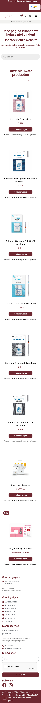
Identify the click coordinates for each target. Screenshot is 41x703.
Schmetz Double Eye (20, 119)
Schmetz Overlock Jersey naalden (20, 424)
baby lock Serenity (20, 485)
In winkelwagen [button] (20, 129)
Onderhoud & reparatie (16, 1)
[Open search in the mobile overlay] (30, 16)
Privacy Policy (8, 695)
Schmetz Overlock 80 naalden (20, 363)
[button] (35, 7)
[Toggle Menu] (36, 16)
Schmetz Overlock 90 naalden (20, 303)
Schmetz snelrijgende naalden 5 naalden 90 (20, 180)
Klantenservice (31, 1)
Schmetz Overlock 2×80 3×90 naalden (20, 242)
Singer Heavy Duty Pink (20, 548)
